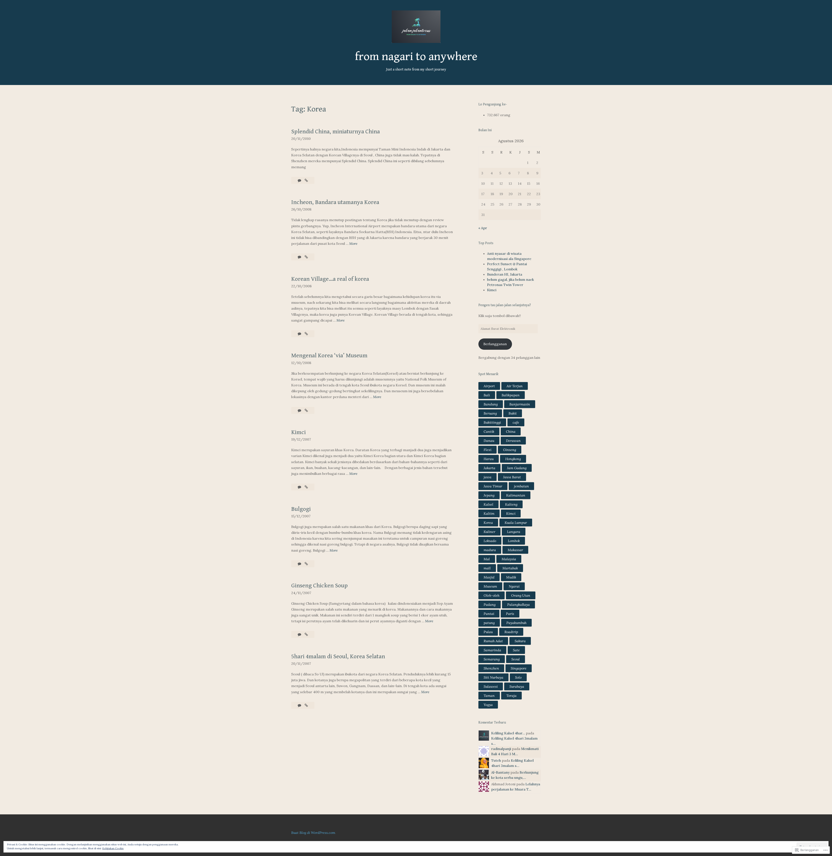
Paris (510, 613)
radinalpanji (501, 749)
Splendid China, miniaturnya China (335, 131)
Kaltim (489, 513)
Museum (490, 586)
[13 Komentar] (299, 410)
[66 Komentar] (299, 705)
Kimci (298, 432)
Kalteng (511, 504)
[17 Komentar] (299, 487)
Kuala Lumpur (516, 522)
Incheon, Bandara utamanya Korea (335, 202)
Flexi (487, 450)
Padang (490, 604)
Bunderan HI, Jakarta (504, 274)
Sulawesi (491, 686)
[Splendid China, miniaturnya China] (306, 180)
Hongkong (513, 459)
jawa (487, 477)
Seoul (515, 659)
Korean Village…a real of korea (330, 279)
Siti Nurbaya (493, 677)
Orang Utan (520, 595)
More (353, 244)
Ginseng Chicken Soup (319, 585)
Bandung (491, 404)
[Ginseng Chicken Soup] (306, 634)
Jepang (489, 495)
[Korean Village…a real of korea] (306, 334)
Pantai (489, 613)
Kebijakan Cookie (113, 848)
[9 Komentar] (299, 634)
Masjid (489, 577)
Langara (513, 531)
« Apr (482, 228)
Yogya (488, 704)
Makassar (515, 550)
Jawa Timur (493, 486)
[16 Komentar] (299, 334)
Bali (487, 395)
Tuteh (496, 760)
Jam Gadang (516, 468)
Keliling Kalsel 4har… (508, 733)
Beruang (490, 413)
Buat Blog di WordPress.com (313, 832)
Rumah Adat (493, 641)
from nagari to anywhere (416, 56)
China (510, 431)
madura (490, 550)
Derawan (513, 440)
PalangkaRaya (518, 604)
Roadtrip (511, 632)
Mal (487, 559)
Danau (489, 440)
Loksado (490, 541)
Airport (489, 386)
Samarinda (492, 650)
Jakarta (489, 468)
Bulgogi (301, 509)
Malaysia (509, 559)
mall (487, 568)
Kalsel (488, 504)
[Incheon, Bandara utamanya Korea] (306, 257)
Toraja (511, 695)
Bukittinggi (492, 422)
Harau (489, 459)
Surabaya (516, 686)
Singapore (518, 668)
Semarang (492, 659)
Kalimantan (515, 495)
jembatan (521, 486)
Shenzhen (491, 668)
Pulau (488, 632)
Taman (489, 695)
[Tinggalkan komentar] (299, 180)
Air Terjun (515, 386)
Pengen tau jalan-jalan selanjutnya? (504, 305)
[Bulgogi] (306, 564)
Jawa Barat (512, 477)
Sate (516, 650)
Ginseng (509, 450)
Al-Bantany (500, 772)
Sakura (520, 641)
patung (489, 623)
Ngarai (514, 586)
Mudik (511, 577)
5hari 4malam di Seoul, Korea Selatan (338, 656)
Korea (488, 522)
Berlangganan (495, 344)
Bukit (513, 413)
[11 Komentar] (299, 257)
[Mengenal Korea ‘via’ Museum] (306, 410)
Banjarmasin (519, 404)
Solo (518, 677)
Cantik (489, 431)
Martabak (510, 568)
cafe (516, 422)
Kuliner (489, 531)
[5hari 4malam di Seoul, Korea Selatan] (306, 705)
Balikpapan (511, 395)
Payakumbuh (516, 623)
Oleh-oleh (491, 595)
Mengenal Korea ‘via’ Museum (329, 355)
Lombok (514, 541)
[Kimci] (306, 487)
